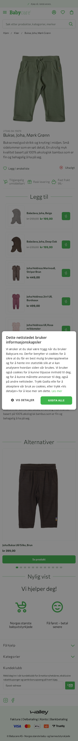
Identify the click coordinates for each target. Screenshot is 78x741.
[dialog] (39, 370)
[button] (22, 400)
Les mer (57, 391)
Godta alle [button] (56, 400)
